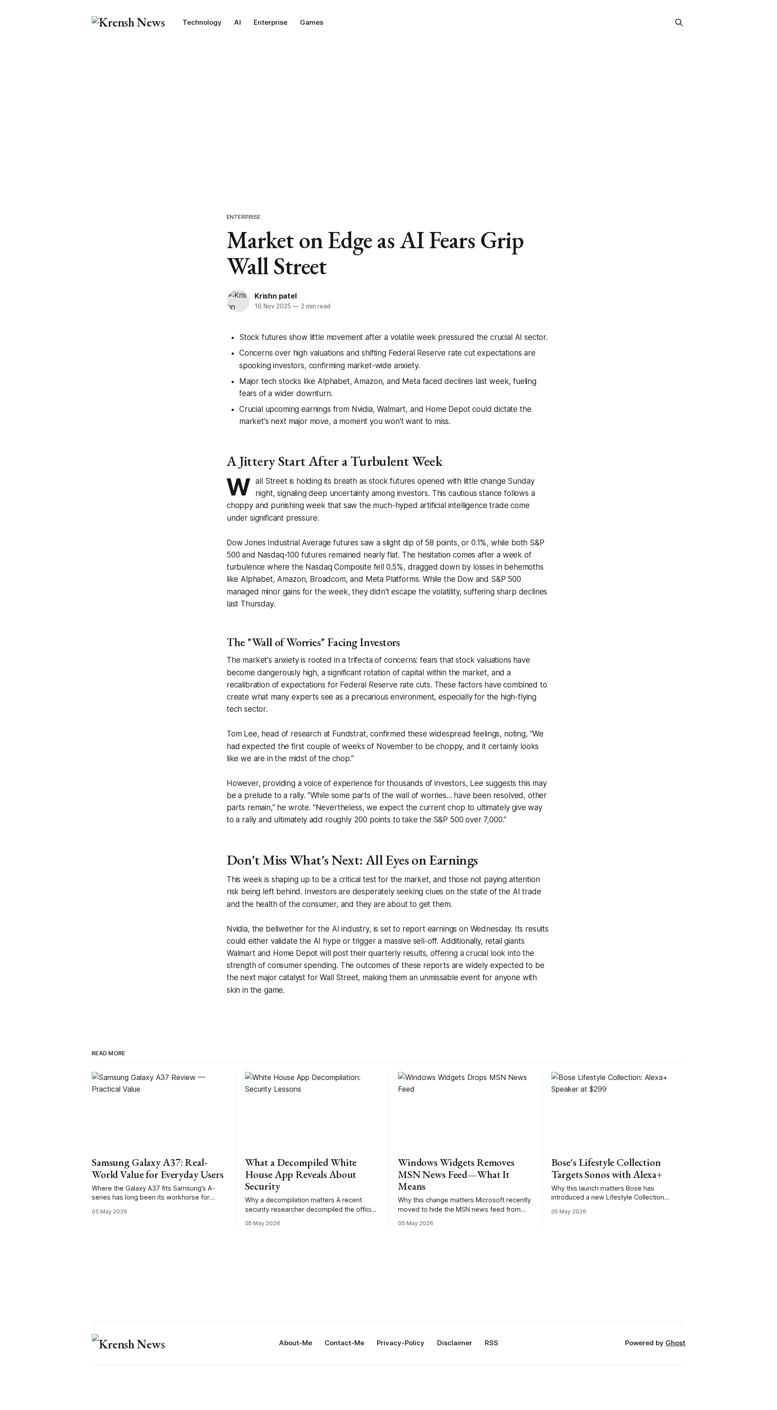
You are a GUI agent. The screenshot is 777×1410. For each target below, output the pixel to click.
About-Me (295, 1343)
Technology (202, 22)
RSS (491, 1343)
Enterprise (270, 22)
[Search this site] (679, 22)
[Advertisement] (388, 112)
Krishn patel (276, 295)
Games (311, 22)
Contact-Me (344, 1343)
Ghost (675, 1343)
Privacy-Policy (400, 1343)
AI (237, 22)
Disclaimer (454, 1343)
